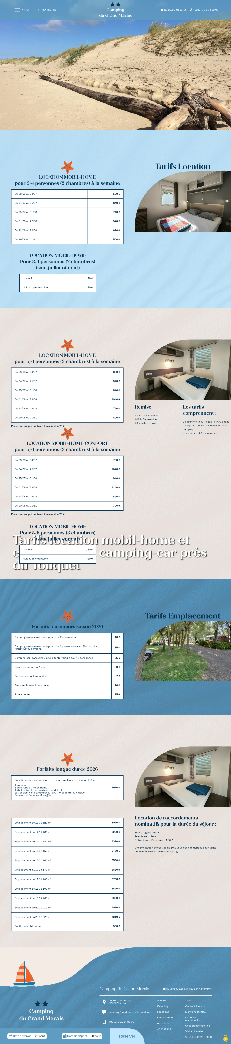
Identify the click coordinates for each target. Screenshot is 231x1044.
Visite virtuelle (194, 1031)
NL (54, 10)
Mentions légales (195, 1012)
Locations (163, 1012)
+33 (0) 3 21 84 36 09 (205, 10)
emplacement (70, 780)
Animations (164, 1029)
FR (39, 10)
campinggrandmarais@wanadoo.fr (130, 1012)
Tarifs (188, 1000)
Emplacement (165, 1017)
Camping (162, 1006)
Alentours (163, 1023)
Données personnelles (193, 1019)
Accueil (161, 1000)
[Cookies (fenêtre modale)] (225, 1038)
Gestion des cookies (197, 1026)
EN (45, 10)
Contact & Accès (195, 1006)
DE (49, 10)
